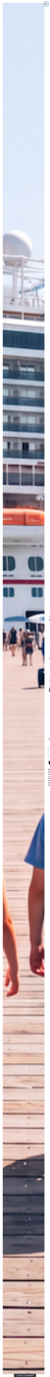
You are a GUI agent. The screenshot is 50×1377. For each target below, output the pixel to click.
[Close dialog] (46, 3)
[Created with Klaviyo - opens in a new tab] (25, 1375)
